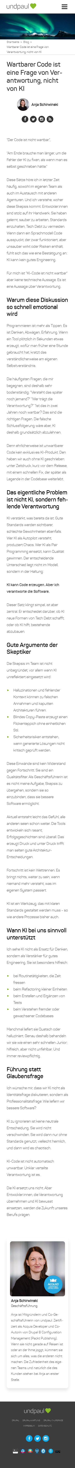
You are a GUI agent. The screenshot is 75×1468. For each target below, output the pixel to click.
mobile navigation (65, 9)
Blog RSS (50, 119)
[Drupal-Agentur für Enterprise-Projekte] (21, 6)
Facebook (25, 119)
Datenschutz (45, 1425)
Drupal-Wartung (31, 1420)
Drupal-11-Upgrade (53, 1420)
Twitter (33, 119)
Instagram (41, 119)
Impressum (29, 1425)
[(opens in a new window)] (16, 1451)
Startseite (13, 42)
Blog (26, 42)
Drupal (15, 1420)
